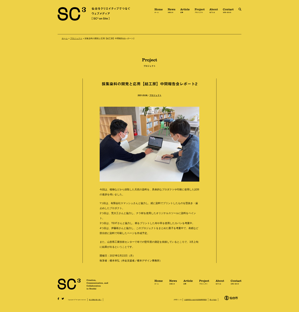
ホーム (65, 38)
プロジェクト (76, 38)
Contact (228, 10)
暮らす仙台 (213, 299)
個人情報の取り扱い (95, 299)
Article (185, 10)
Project (200, 10)
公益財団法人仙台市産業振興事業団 (195, 299)
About (213, 10)
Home (158, 10)
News (171, 10)
